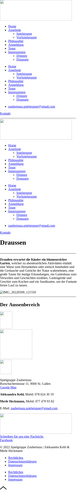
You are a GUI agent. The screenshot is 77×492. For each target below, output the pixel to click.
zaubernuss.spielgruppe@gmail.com (34, 408)
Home (12, 26)
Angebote (14, 30)
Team (11, 48)
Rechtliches (15, 457)
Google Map (8, 387)
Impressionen (16, 52)
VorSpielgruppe (26, 37)
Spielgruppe (24, 33)
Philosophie (15, 41)
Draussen (22, 59)
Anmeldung (16, 44)
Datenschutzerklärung (22, 461)
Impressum (15, 465)
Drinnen (21, 55)
